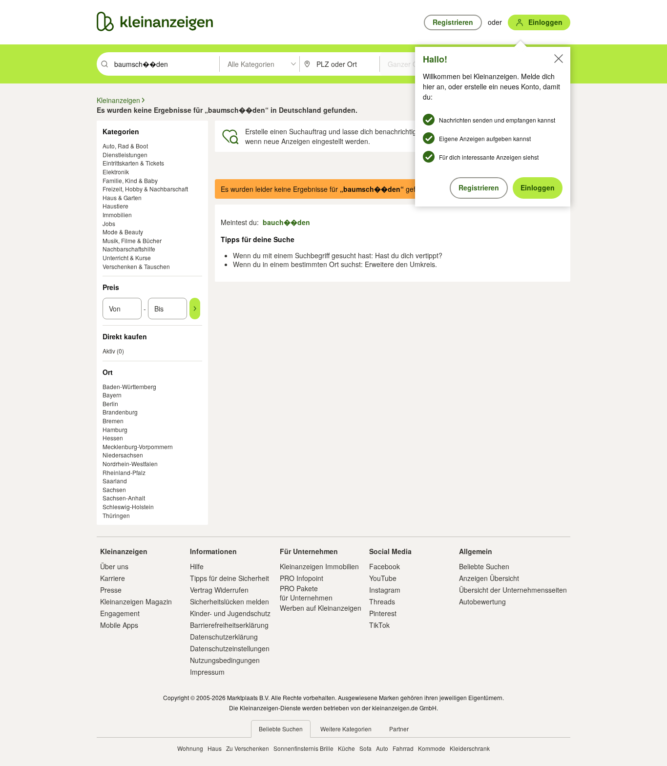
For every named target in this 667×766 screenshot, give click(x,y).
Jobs (109, 223)
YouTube (382, 578)
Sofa (365, 748)
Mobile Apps (119, 625)
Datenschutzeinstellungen (230, 648)
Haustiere (115, 206)
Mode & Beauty (123, 232)
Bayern (112, 395)
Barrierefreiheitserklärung (229, 625)
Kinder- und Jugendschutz (230, 613)
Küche (346, 748)
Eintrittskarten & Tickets (133, 163)
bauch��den (286, 222)
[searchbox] (165, 64)
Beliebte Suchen (484, 566)
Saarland (115, 480)
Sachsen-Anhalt (124, 498)
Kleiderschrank (470, 748)
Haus (215, 748)
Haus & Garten (122, 197)
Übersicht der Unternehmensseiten (513, 590)
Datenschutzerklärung (224, 637)
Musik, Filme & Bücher (132, 240)
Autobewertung (482, 601)
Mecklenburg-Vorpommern (138, 446)
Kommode (431, 748)
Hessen (113, 438)
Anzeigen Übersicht (489, 578)
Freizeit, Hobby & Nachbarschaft (145, 189)
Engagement (120, 613)
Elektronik (116, 171)
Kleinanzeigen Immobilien (319, 566)
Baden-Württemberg (129, 386)
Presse (111, 590)
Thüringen (116, 515)
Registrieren (479, 187)
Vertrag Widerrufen (219, 590)
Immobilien (117, 214)
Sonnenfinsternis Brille (303, 748)
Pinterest (382, 613)
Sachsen (114, 489)
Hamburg (115, 429)
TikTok (379, 625)
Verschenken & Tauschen (136, 266)
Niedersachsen (123, 455)
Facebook (384, 566)
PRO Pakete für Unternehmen (306, 592)
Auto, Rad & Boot (125, 146)
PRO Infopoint (301, 578)
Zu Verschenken (247, 748)
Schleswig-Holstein (128, 506)
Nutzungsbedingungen (225, 660)
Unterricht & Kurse (127, 257)
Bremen (113, 420)
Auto (382, 748)
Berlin (110, 403)
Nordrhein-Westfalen (130, 463)
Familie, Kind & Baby (130, 180)
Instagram (384, 590)
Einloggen (538, 187)
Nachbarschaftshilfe (129, 249)
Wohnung (190, 748)
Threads (382, 601)
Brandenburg (120, 412)
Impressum (207, 672)
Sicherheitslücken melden (229, 601)
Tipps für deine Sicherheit (229, 578)
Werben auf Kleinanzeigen (320, 608)
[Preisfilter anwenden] (194, 308)
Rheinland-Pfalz (124, 472)
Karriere (112, 578)
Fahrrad (403, 748)
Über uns (114, 566)
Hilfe (197, 566)
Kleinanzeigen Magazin (136, 601)
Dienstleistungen (125, 154)
